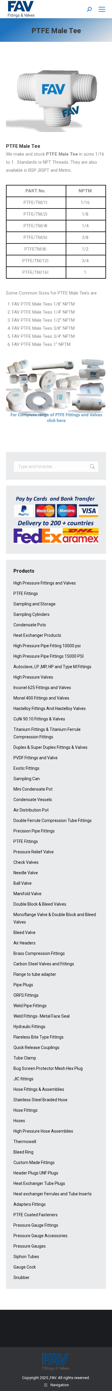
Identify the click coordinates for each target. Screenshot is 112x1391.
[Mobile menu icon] (102, 9)
